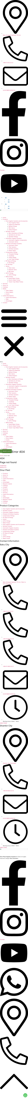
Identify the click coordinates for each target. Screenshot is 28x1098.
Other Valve (12, 268)
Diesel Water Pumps (14, 278)
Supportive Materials (14, 224)
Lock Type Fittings (14, 259)
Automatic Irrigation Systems (14, 238)
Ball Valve (11, 271)
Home (4, 217)
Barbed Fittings (13, 226)
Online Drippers (13, 229)
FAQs (7, 299)
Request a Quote (7, 484)
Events (7, 294)
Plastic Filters (12, 250)
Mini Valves (12, 228)
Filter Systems (12, 247)
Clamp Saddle (12, 257)
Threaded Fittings (13, 254)
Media (4, 288)
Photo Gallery (9, 292)
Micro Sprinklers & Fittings (16, 233)
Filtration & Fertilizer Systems (14, 243)
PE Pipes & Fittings (11, 261)
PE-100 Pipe (9, 264)
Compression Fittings (11, 252)
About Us (5, 285)
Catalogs (5, 287)
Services (5, 283)
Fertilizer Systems (13, 249)
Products (5, 219)
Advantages (9, 301)
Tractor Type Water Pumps (16, 282)
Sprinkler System (10, 231)
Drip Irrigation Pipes (14, 222)
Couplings (11, 255)
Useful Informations (8, 295)
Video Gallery (9, 290)
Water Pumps (9, 276)
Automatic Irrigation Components (18, 240)
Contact (5, 302)
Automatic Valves (13, 242)
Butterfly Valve (13, 269)
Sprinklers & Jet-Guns (14, 235)
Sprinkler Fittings (13, 236)
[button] (14, 333)
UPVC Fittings (9, 273)
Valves (7, 266)
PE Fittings (11, 262)
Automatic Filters (13, 245)
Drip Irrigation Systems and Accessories (16, 221)
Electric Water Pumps (14, 280)
